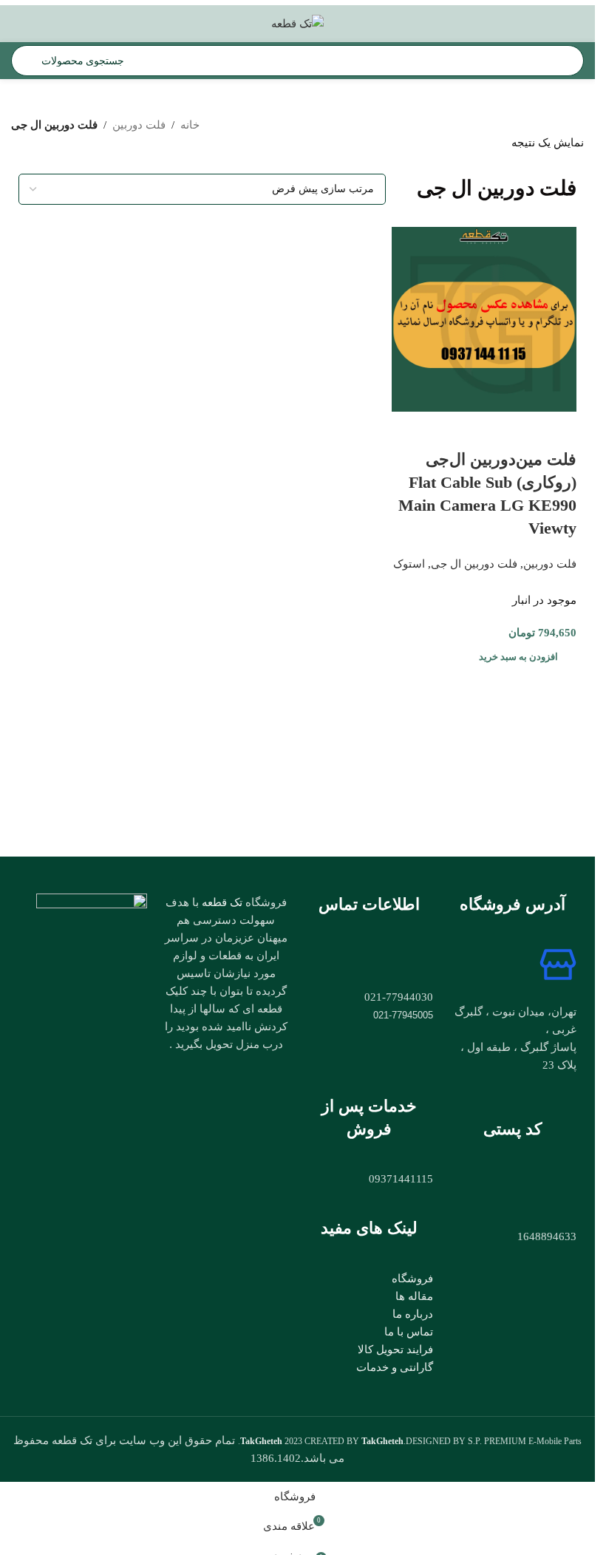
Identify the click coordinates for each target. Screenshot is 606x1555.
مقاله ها (414, 1296)
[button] (520, 657)
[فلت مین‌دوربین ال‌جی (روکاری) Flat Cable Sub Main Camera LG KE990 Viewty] (484, 318)
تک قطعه (222, 902)
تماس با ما (408, 1332)
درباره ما (412, 1314)
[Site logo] (297, 22)
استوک (409, 564)
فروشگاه (412, 1279)
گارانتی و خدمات (394, 1367)
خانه (190, 125)
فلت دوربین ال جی (474, 564)
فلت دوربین (139, 125)
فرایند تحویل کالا (395, 1349)
